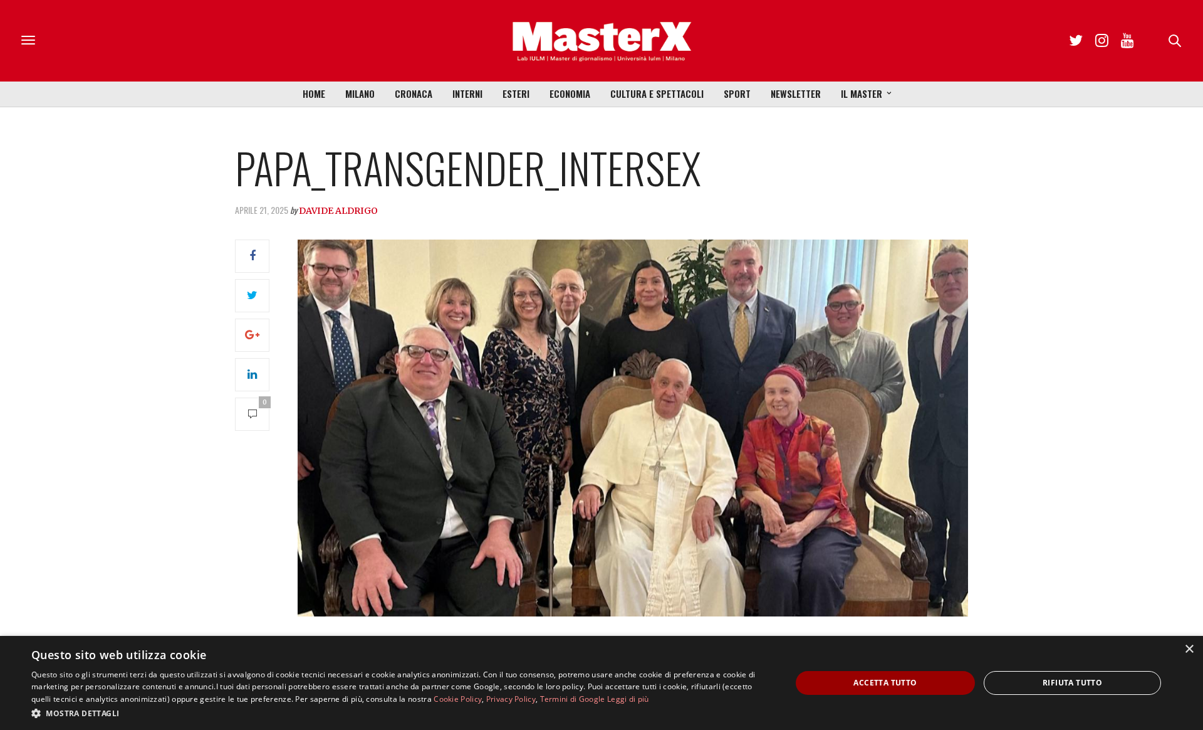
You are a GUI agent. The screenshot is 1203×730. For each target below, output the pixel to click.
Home (314, 93)
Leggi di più (628, 699)
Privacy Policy (511, 699)
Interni (467, 93)
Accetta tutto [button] (885, 682)
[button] (400, 713)
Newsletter (796, 93)
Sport (737, 93)
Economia (569, 93)
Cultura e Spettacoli (657, 93)
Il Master (861, 93)
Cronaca (413, 93)
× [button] (1189, 649)
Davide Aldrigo (338, 210)
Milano (360, 93)
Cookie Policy (458, 699)
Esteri (516, 93)
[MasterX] (601, 41)
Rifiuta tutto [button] (1072, 682)
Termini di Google (572, 699)
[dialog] (601, 683)
